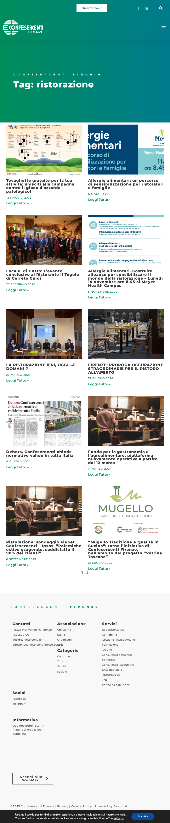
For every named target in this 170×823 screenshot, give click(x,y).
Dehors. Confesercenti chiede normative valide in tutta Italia (40, 454)
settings (119, 818)
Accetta (143, 816)
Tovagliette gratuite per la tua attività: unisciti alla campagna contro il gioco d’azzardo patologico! (40, 186)
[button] (160, 8)
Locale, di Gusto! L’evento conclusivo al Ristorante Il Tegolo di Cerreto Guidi (42, 274)
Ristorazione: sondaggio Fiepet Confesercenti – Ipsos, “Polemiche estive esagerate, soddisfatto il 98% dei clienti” (44, 547)
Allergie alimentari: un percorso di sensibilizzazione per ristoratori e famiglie (126, 184)
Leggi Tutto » (17, 203)
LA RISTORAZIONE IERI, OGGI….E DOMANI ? (41, 367)
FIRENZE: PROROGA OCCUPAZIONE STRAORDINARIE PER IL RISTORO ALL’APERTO (125, 368)
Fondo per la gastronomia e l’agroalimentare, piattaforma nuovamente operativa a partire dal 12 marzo (123, 457)
